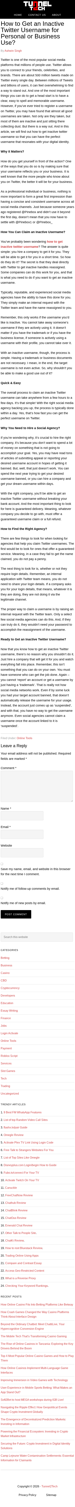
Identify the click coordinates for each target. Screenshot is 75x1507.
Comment (8, 768)
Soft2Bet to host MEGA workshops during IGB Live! (32, 1399)
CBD (4, 980)
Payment (6, 1048)
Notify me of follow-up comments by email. (30, 888)
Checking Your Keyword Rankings (26, 1285)
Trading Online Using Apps (22, 1255)
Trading (5, 1086)
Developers (8, 995)
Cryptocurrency (10, 988)
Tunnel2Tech (37, 5)
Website (6, 845)
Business (6, 965)
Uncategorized (10, 1093)
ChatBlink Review (16, 1210)
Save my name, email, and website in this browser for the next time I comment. (35, 871)
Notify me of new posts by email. (23, 903)
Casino (5, 972)
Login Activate (9, 1033)
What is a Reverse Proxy (20, 1278)
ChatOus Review (15, 1217)
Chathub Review (15, 1202)
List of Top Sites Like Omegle (22, 1157)
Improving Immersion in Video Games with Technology (34, 1380)
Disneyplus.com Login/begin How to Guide (30, 1165)
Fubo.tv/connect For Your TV (21, 1172)
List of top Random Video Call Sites (26, 1119)
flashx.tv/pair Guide (15, 1127)
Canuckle (11, 1187)
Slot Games (8, 1070)
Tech (4, 1078)
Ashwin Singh (13, 50)
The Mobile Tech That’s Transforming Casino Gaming (34, 1336)
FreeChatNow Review (19, 1195)
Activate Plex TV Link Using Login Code (28, 1142)
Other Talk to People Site (20, 1233)
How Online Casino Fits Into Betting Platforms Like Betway (37, 1304)
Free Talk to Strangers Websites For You (29, 1150)
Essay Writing (9, 1010)
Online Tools (24, 738)
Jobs (4, 1025)
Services (6, 1063)
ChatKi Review (14, 1240)
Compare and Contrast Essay (23, 1263)
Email (6, 827)
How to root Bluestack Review (23, 1248)
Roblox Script (9, 1055)
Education (7, 1003)
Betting (5, 957)
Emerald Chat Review (18, 1225)
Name (6, 808)
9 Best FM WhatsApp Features (23, 1112)
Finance (6, 1018)
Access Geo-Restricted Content (24, 1270)
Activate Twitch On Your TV (22, 1180)
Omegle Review (14, 1134)
